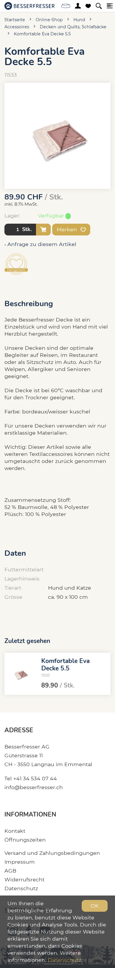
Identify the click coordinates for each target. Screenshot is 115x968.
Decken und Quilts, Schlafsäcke (73, 26)
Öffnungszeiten (25, 840)
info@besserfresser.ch (33, 787)
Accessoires (16, 26)
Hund (79, 19)
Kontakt (14, 831)
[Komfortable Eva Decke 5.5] (20, 674)
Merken (67, 229)
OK (95, 906)
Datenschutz (21, 888)
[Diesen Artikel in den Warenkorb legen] (43, 229)
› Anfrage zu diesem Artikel (40, 244)
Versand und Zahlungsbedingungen (52, 853)
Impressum (19, 862)
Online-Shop (49, 19)
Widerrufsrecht (24, 879)
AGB (10, 871)
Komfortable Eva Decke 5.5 (42, 34)
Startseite (14, 19)
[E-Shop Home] (29, 6)
